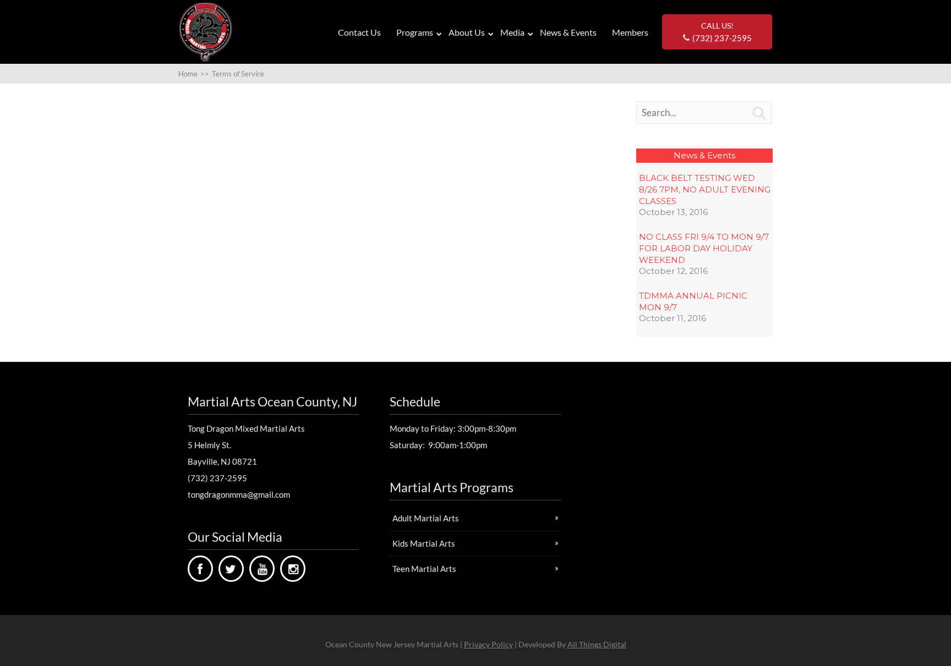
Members (630, 32)
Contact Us (359, 32)
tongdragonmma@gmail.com (239, 494)
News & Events (568, 32)
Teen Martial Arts (424, 569)
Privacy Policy (488, 644)
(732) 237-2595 (217, 478)
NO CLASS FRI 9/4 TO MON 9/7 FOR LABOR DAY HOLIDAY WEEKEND (704, 248)
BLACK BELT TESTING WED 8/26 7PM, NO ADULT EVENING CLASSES (704, 189)
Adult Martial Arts (425, 518)
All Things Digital (596, 644)
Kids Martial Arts (423, 543)
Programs (414, 32)
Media (512, 32)
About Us (467, 32)
